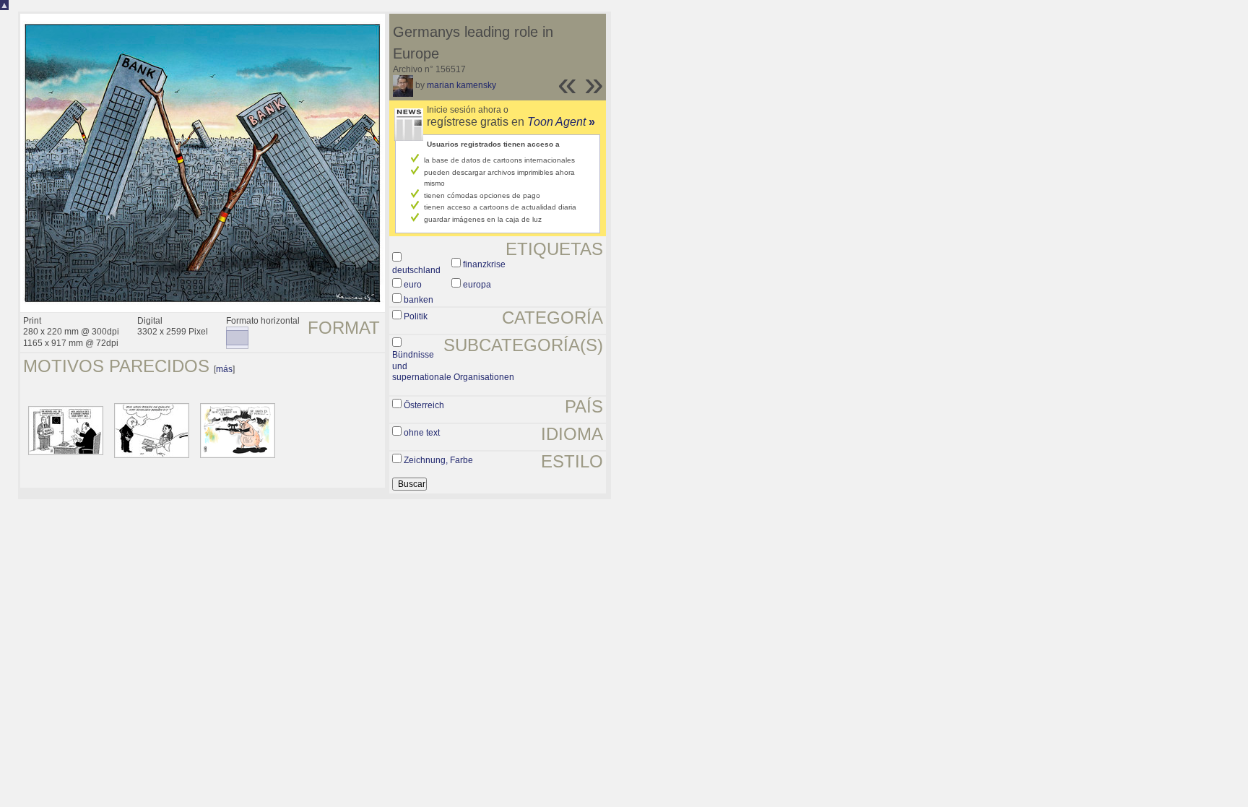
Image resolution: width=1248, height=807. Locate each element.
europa (477, 285)
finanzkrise (484, 264)
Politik (416, 316)
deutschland (416, 270)
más (224, 369)
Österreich (424, 405)
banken (418, 300)
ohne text (422, 433)
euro (413, 285)
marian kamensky (461, 85)
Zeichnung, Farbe (438, 460)
